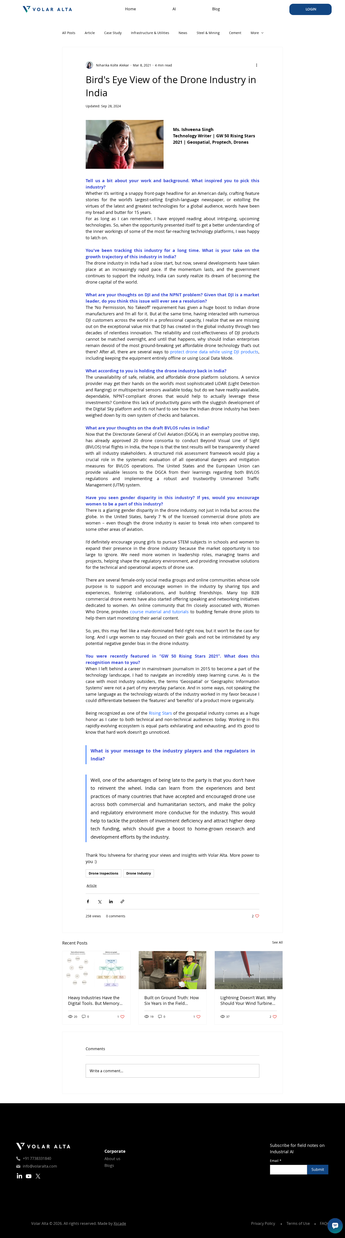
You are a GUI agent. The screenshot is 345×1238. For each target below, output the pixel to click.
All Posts (68, 33)
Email (275, 1160)
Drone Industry (138, 873)
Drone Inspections (103, 873)
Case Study (113, 33)
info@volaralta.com (40, 1166)
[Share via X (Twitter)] (99, 901)
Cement (235, 33)
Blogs (109, 1165)
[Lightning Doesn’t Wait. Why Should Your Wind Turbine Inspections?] (249, 970)
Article (90, 33)
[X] (38, 1176)
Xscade (120, 1223)
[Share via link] (122, 901)
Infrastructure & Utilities (150, 33)
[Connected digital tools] (96, 970)
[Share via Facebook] (88, 901)
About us (112, 1158)
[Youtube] (28, 1176)
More (255, 33)
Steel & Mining (208, 33)
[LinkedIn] (19, 1176)
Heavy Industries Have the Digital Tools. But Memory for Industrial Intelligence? (93, 1000)
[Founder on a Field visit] (173, 970)
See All (277, 942)
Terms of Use (298, 1223)
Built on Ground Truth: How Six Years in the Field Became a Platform (171, 1000)
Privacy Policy (263, 1223)
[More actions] (256, 65)
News (183, 33)
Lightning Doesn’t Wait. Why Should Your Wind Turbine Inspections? (248, 1000)
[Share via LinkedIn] (111, 901)
